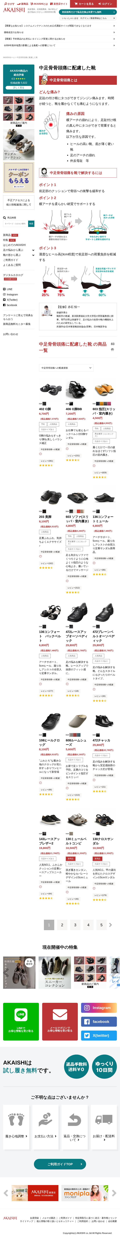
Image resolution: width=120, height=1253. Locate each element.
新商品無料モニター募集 (17, 324)
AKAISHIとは (40, 3)
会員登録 (34, 1218)
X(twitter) (101, 1035)
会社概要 (112, 1221)
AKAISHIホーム (9, 57)
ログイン (107, 3)
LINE (9, 289)
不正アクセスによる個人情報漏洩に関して (18, 202)
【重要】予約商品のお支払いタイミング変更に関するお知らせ (34, 39)
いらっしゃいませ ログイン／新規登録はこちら (84, 18)
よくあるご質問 (12, 265)
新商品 (10, 235)
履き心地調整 (14, 1136)
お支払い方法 (44, 1136)
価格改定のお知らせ (14, 32)
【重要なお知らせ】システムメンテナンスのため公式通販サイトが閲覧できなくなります (47, 25)
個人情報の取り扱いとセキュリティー (55, 1221)
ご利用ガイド (10, 260)
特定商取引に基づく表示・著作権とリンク (96, 1218)
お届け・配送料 (104, 1136)
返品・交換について (74, 1138)
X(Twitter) (12, 300)
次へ (110, 925)
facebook (12, 305)
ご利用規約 (82, 1221)
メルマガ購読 (48, 1218)
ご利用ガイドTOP (60, 1164)
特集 (8, 240)
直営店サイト (61, 3)
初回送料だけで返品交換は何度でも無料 (81, 12)
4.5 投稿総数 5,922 (19, 79)
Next (114, 972)
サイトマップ (26, 1221)
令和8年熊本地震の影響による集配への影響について (29, 45)
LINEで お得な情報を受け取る (20, 1029)
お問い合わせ (10, 334)
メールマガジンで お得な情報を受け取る (60, 1029)
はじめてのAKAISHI (14, 245)
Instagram (12, 294)
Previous (6, 972)
